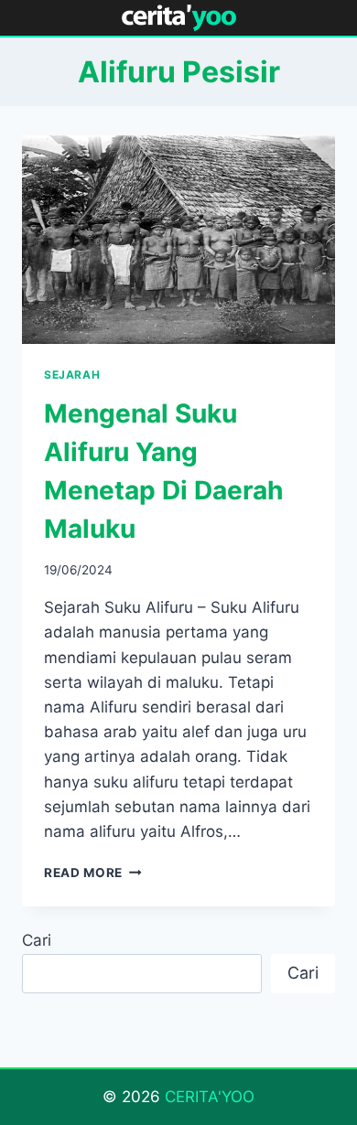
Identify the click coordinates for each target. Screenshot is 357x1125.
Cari (36, 940)
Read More (93, 872)
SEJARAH (72, 374)
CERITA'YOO (209, 1097)
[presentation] (178, 239)
